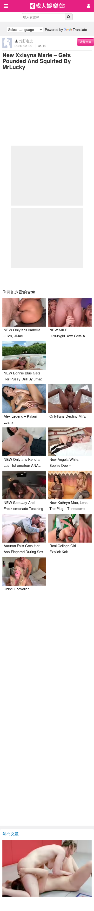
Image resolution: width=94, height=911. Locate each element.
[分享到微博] (47, 279)
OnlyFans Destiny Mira (67, 416)
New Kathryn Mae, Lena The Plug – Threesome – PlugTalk (68, 508)
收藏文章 (85, 42)
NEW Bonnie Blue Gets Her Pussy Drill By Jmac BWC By (23, 378)
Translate (80, 29)
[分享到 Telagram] (71, 279)
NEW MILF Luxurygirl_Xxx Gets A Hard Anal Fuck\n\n (67, 335)
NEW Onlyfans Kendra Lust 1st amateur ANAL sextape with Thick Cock (23, 465)
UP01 (50, 6)
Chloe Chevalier (16, 588)
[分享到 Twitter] (35, 279)
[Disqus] (47, 660)
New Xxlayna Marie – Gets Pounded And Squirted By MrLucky (36, 61)
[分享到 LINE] (59, 279)
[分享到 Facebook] (22, 279)
